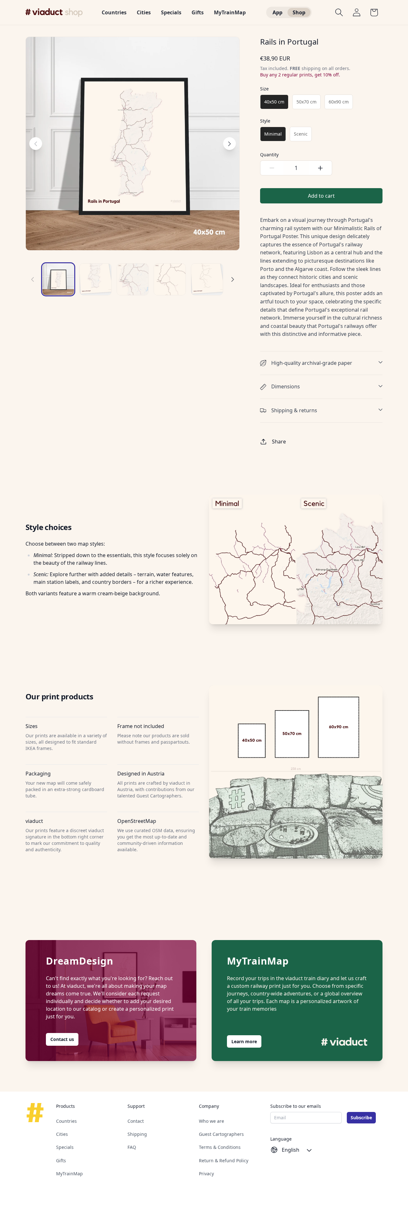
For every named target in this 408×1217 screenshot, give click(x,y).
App (277, 12)
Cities (62, 1134)
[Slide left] (33, 279)
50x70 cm (306, 102)
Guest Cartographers (221, 1134)
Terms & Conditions (220, 1147)
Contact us (62, 1039)
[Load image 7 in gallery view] (207, 279)
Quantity (269, 155)
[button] (339, 12)
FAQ (131, 1147)
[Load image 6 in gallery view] (170, 279)
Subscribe (361, 1117)
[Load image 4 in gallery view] (95, 279)
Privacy (206, 1174)
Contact (135, 1121)
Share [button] (279, 441)
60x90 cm (339, 102)
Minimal (273, 134)
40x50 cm (274, 102)
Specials (65, 1147)
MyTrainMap (69, 1174)
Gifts (61, 1160)
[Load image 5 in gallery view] (133, 279)
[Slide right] (233, 279)
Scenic (301, 134)
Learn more (244, 1041)
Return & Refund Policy (223, 1160)
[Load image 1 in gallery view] (58, 279)
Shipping (137, 1134)
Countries (66, 1121)
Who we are (211, 1121)
